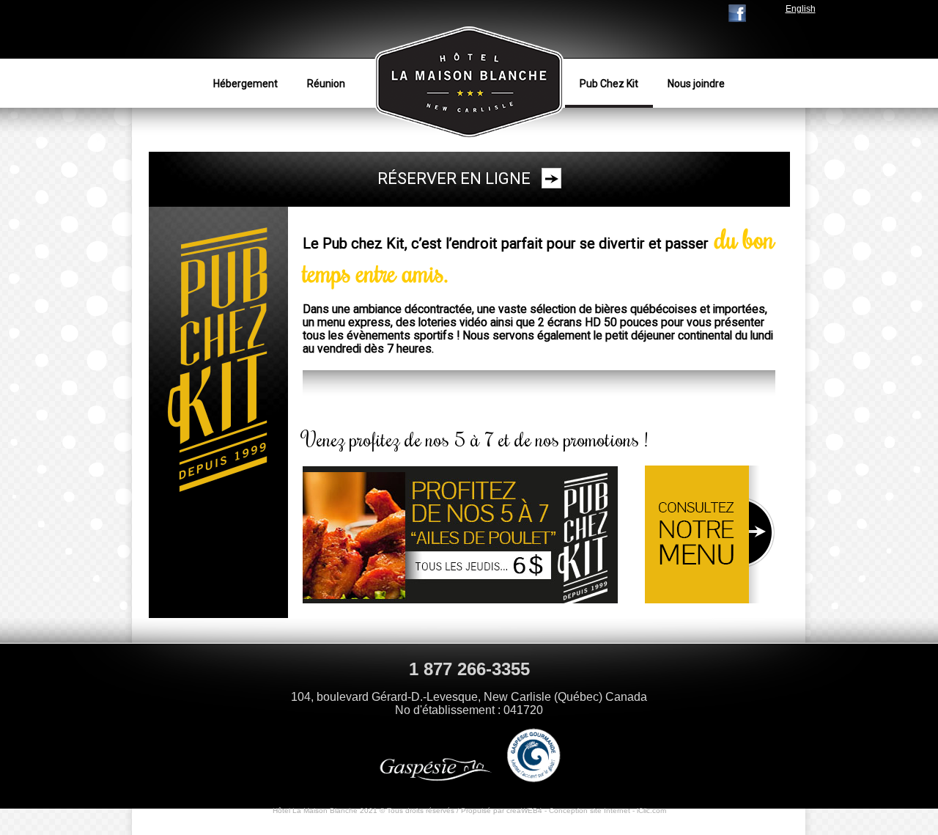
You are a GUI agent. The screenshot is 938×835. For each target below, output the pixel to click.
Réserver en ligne (454, 178)
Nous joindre (696, 83)
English (801, 9)
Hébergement (245, 83)
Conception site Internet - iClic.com (607, 810)
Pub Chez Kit (609, 83)
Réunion (326, 83)
